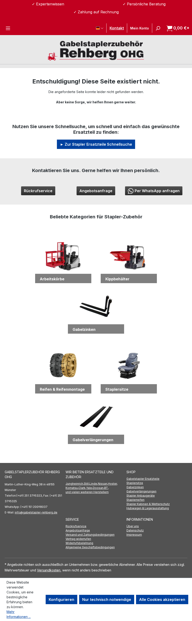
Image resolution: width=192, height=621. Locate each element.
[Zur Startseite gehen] (96, 50)
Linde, (93, 483)
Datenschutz (135, 530)
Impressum (134, 534)
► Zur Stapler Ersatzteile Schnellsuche (96, 144)
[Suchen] (157, 28)
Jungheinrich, (75, 483)
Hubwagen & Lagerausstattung (147, 508)
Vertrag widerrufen (78, 539)
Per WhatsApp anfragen (157, 190)
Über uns (132, 526)
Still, (86, 483)
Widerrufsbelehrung (79, 543)
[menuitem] (156, 479)
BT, (106, 488)
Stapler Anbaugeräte (140, 495)
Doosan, (98, 488)
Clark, (82, 488)
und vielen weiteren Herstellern (87, 492)
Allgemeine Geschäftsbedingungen (90, 547)
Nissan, (103, 483)
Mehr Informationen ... (19, 614)
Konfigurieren (61, 599)
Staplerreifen (135, 500)
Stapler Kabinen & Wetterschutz (148, 504)
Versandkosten (48, 570)
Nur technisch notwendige (106, 599)
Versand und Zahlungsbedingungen (90, 534)
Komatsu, (72, 488)
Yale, (89, 488)
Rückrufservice (38, 190)
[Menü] (8, 28)
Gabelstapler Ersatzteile (142, 478)
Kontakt (117, 28)
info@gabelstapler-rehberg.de (36, 512)
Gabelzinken (135, 487)
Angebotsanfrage (95, 190)
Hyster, (113, 483)
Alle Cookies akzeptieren (162, 599)
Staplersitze (134, 483)
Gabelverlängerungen (141, 491)
